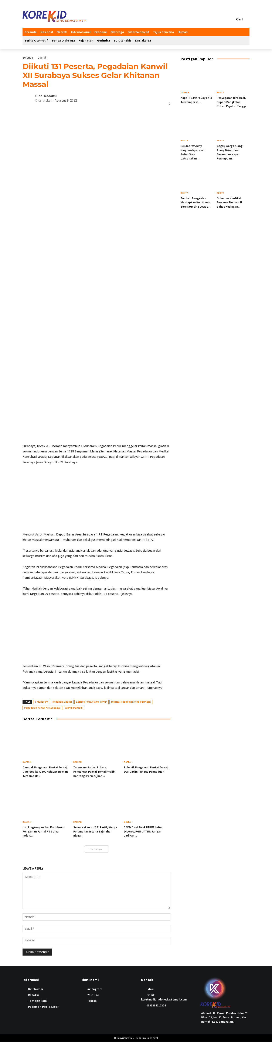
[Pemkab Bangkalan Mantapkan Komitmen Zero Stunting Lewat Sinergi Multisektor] (197, 177)
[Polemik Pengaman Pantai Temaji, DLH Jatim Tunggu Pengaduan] (147, 742)
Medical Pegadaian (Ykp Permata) (131, 701)
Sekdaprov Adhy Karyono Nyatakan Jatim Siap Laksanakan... (193, 152)
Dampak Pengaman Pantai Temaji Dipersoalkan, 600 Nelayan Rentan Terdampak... (45, 771)
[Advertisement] (96, 500)
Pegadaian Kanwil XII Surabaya (42, 707)
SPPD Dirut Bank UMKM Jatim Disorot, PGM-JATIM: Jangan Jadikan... (143, 831)
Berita (220, 92)
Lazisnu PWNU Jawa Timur (91, 701)
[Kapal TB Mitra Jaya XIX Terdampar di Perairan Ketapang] (197, 77)
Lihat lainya (95, 849)
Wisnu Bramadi (73, 707)
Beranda (28, 57)
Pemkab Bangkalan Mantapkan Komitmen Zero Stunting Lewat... (195, 202)
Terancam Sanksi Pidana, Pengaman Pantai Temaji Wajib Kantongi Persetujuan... (94, 771)
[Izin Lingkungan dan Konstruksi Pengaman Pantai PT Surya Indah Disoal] (46, 802)
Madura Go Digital (147, 1037)
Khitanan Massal (62, 701)
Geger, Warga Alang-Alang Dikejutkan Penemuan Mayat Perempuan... (230, 152)
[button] (242, 19)
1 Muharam (41, 701)
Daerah (42, 57)
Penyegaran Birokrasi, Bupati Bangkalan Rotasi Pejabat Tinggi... (232, 102)
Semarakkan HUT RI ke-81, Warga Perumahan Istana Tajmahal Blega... (95, 831)
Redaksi (50, 96)
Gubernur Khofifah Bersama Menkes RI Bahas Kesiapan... (229, 202)
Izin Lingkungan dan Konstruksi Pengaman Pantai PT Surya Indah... (44, 831)
